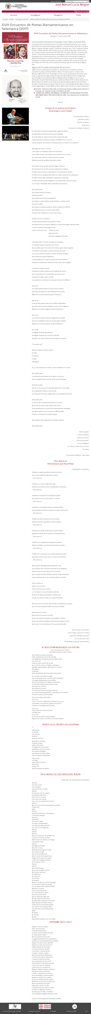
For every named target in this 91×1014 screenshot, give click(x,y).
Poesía (78, 15)
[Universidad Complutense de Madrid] (16, 6)
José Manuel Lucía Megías (72, 4)
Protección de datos (72, 1011)
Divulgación (58, 15)
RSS (86, 1011)
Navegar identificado (56, 1)
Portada (5, 19)
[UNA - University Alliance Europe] (74, 1006)
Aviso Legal (53, 1011)
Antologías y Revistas (21, 19)
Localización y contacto (34, 1011)
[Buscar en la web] (88, 1)
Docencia (13, 15)
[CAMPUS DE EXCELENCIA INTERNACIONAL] (45, 1006)
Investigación (35, 15)
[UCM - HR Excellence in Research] (15, 1006)
